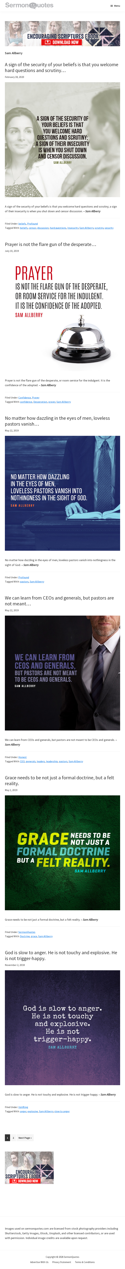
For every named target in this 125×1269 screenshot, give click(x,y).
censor (32, 227)
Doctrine (25, 936)
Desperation (40, 401)
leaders (41, 761)
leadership (52, 761)
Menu (117, 5)
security (109, 227)
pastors (24, 581)
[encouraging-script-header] (62, 23)
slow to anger (62, 1111)
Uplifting (23, 1107)
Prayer (35, 397)
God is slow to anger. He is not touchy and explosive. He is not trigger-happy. (61, 955)
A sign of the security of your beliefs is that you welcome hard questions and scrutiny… (61, 67)
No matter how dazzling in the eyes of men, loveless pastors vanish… (57, 421)
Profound (32, 223)
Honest (22, 757)
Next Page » (25, 1138)
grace (34, 936)
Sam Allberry (86, 227)
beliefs (22, 223)
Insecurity (72, 227)
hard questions (58, 227)
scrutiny (99, 227)
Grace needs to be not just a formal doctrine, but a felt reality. (59, 780)
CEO (22, 761)
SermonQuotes (26, 932)
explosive (33, 1111)
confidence (26, 401)
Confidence (24, 397)
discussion (43, 227)
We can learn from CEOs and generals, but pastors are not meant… (59, 601)
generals (31, 761)
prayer (51, 401)
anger (23, 1111)
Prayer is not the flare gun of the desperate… (50, 244)
